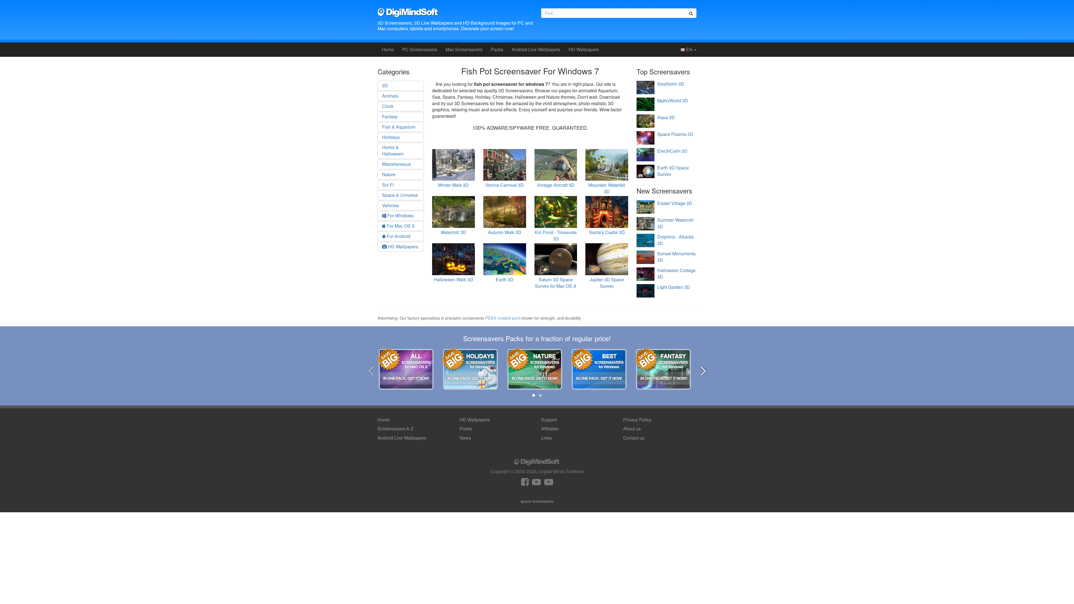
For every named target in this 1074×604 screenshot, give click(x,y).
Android (536, 49)
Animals (390, 96)
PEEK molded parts (503, 318)
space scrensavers (537, 501)
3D (385, 85)
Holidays (391, 137)
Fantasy (390, 116)
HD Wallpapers (584, 49)
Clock (388, 106)
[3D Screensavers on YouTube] (536, 483)
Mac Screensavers (464, 49)
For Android (398, 236)
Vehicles (390, 205)
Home (388, 49)
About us (632, 428)
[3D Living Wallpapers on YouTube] (548, 483)
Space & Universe (400, 195)
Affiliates (549, 428)
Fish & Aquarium (398, 127)
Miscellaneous (396, 164)
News (465, 438)
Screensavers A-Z (395, 428)
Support (549, 419)
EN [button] (689, 49)
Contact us (633, 438)
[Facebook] (525, 483)
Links (546, 438)
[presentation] (370, 370)
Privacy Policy (637, 419)
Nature (388, 174)
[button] (533, 395)
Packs (497, 49)
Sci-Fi (388, 184)
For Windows (400, 215)
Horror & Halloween (393, 150)
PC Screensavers (419, 49)
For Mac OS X (400, 226)
